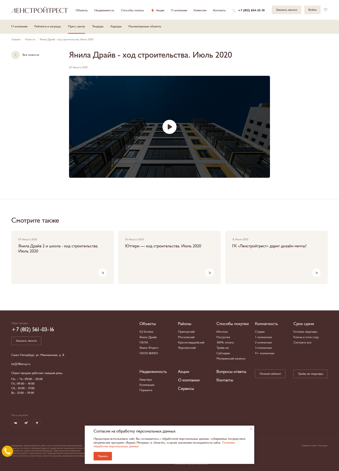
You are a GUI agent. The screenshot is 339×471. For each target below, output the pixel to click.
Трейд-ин (222, 348)
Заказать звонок (286, 10)
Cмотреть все (302, 342)
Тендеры (97, 26)
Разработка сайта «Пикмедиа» (314, 445)
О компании (179, 10)
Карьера (116, 26)
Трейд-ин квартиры (310, 374)
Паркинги (145, 390)
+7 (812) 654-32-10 (251, 10)
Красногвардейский (191, 342)
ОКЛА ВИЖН (148, 353)
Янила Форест (149, 348)
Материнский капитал (230, 359)
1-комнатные (263, 337)
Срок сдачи (303, 324)
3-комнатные (263, 348)
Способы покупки (232, 324)
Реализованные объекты (145, 26)
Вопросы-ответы (231, 372)
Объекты (82, 10)
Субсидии (223, 353)
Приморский (186, 332)
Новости (30, 39)
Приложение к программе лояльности (191, 464)
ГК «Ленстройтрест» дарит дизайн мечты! (269, 246)
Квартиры (145, 380)
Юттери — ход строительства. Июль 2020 (163, 246)
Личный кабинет (270, 374)
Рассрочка (223, 337)
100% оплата (225, 342)
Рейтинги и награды (47, 26)
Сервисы (186, 389)
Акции (160, 10)
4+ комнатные (264, 353)
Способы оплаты (132, 10)
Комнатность (266, 324)
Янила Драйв (148, 337)
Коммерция (146, 385)
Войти (312, 10)
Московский (186, 337)
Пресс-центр (76, 26)
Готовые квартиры (305, 332)
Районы (184, 324)
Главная (16, 39)
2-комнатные (263, 342)
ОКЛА (143, 342)
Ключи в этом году (306, 337)
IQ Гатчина (146, 332)
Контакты (219, 10)
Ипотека (222, 332)
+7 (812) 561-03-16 (32, 329)
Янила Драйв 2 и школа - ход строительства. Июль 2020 (58, 249)
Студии (259, 332)
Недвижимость (104, 10)
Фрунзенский (187, 348)
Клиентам (200, 10)
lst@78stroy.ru (20, 364)
